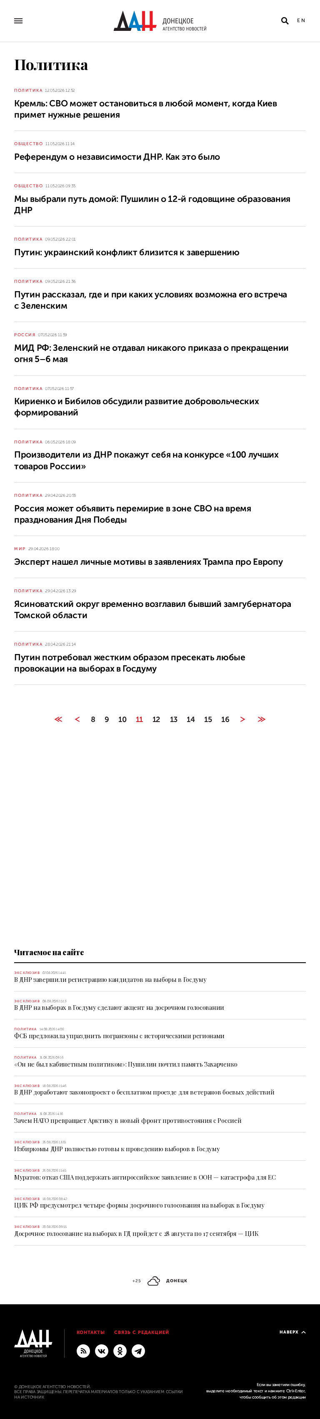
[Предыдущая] (77, 719)
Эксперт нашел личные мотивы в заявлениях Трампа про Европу (148, 562)
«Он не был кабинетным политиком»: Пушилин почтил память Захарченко (126, 1064)
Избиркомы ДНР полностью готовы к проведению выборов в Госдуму (117, 1149)
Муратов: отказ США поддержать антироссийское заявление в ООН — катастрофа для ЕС (144, 1177)
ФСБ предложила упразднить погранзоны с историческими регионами (119, 1036)
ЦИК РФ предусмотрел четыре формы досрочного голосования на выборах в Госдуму (139, 1205)
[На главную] (159, 20)
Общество (28, 143)
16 (225, 719)
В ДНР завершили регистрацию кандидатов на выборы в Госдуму (110, 979)
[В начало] (58, 719)
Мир (20, 548)
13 (174, 719)
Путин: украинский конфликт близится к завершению (127, 252)
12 (156, 719)
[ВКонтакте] (101, 1350)
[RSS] (83, 1350)
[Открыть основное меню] (18, 21)
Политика (28, 90)
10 (122, 719)
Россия (24, 334)
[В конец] (262, 719)
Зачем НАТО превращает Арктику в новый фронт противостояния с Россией (127, 1120)
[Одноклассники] (120, 1350)
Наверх (289, 1332)
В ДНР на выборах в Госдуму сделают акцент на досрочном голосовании (119, 1007)
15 (208, 719)
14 (191, 719)
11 (139, 719)
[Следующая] (242, 719)
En (301, 20)
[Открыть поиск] (285, 21)
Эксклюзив (27, 973)
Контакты (91, 1332)
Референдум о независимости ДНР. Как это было (117, 157)
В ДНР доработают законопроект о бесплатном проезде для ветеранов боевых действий (144, 1092)
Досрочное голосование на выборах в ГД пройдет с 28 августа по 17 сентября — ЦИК (136, 1233)
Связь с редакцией (141, 1332)
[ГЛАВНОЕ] (138, 1350)
